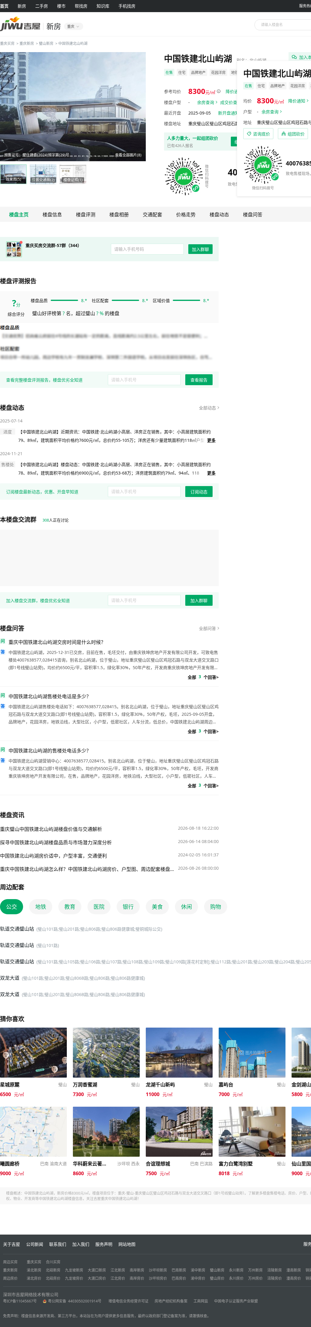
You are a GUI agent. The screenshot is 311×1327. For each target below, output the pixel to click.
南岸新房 (137, 1270)
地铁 (40, 906)
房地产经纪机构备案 (171, 1301)
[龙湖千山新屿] (179, 1030)
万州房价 (255, 1278)
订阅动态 (198, 492)
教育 (69, 906)
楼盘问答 (252, 214)
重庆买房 (7, 43)
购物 (215, 906)
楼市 (61, 6)
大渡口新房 (97, 1270)
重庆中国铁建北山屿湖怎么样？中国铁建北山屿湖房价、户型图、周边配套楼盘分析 (87, 869)
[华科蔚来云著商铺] (106, 1109)
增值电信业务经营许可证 (128, 1301)
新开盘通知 (228, 113)
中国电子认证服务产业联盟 (236, 1301)
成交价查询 (230, 102)
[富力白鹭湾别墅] (252, 1109)
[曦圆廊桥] (33, 1109)
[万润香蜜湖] (106, 1030)
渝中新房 (198, 1270)
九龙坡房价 (74, 1278)
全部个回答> (203, 677)
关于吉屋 (11, 1244)
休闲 (186, 906)
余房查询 (205, 102)
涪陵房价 (274, 1278)
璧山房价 (217, 1278)
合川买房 (53, 1262)
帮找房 (81, 6)
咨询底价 (261, 134)
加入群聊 (200, 249)
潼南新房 (293, 1270)
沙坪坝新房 (158, 1270)
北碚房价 (53, 1278)
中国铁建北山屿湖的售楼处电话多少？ (50, 751)
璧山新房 (46, 43)
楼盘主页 (19, 214)
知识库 (103, 6)
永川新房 (236, 1270)
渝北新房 (34, 1270)
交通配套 (152, 214)
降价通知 (234, 91)
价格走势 (186, 214)
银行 (128, 906)
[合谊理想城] (179, 1109)
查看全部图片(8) (128, 155)
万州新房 (255, 1270)
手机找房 (126, 6)
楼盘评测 (85, 214)
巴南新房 (179, 1270)
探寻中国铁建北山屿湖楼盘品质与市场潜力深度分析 (56, 842)
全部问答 (207, 628)
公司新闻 (34, 1244)
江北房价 (118, 1278)
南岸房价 (137, 1278)
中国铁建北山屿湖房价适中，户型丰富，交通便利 (53, 855)
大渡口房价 (97, 1278)
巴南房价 (179, 1278)
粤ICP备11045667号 (20, 1301)
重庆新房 (26, 43)
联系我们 (57, 1244)
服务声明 (103, 1244)
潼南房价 (293, 1278)
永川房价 (236, 1278)
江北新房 (118, 1270)
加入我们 (80, 1244)
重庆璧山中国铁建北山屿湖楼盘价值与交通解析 (51, 829)
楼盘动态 (219, 214)
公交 (11, 906)
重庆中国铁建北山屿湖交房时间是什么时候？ (57, 642)
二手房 (41, 6)
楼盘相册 (119, 214)
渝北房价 (34, 1278)
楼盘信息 (52, 214)
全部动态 (207, 408)
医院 (99, 906)
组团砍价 (296, 134)
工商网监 (200, 1301)
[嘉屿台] (252, 1030)
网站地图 (126, 1244)
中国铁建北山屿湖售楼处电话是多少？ (50, 696)
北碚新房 (53, 1270)
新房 (22, 6)
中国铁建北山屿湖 (72, 43)
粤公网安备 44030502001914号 (75, 1301)
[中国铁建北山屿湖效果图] (73, 106)
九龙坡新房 (74, 1270)
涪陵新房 (274, 1270)
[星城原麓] (33, 1030)
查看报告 (198, 380)
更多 (211, 440)
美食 (157, 906)
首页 (4, 6)
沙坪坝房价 (158, 1278)
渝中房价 (198, 1278)
